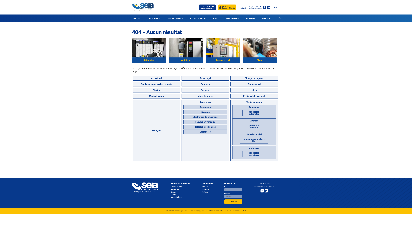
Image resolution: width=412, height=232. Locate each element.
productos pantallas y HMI (254, 140)
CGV (186, 211)
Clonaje (173, 192)
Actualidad (250, 18)
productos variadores (254, 154)
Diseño (216, 18)
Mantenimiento (232, 18)
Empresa (135, 18)
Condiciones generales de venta (156, 84)
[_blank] (266, 190)
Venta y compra (174, 18)
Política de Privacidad (254, 96)
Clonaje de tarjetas (198, 18)
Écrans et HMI (223, 60)
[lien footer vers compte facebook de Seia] (262, 190)
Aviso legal (205, 78)
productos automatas (254, 113)
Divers (260, 60)
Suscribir (233, 201)
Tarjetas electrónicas (205, 127)
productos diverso (254, 126)
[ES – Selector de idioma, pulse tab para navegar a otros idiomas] (277, 7)
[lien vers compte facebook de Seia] (264, 7)
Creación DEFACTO (239, 211)
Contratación (207, 7)
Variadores (205, 131)
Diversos (205, 112)
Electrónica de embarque (205, 117)
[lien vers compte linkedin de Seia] (268, 7)
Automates (149, 60)
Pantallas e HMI (254, 134)
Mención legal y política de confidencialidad (204, 211)
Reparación (153, 18)
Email (226, 187)
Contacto (266, 18)
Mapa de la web (205, 96)
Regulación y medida (205, 122)
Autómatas (205, 107)
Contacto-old (254, 84)
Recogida (156, 130)
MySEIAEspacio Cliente (228, 7)
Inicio (254, 90)
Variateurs (186, 60)
